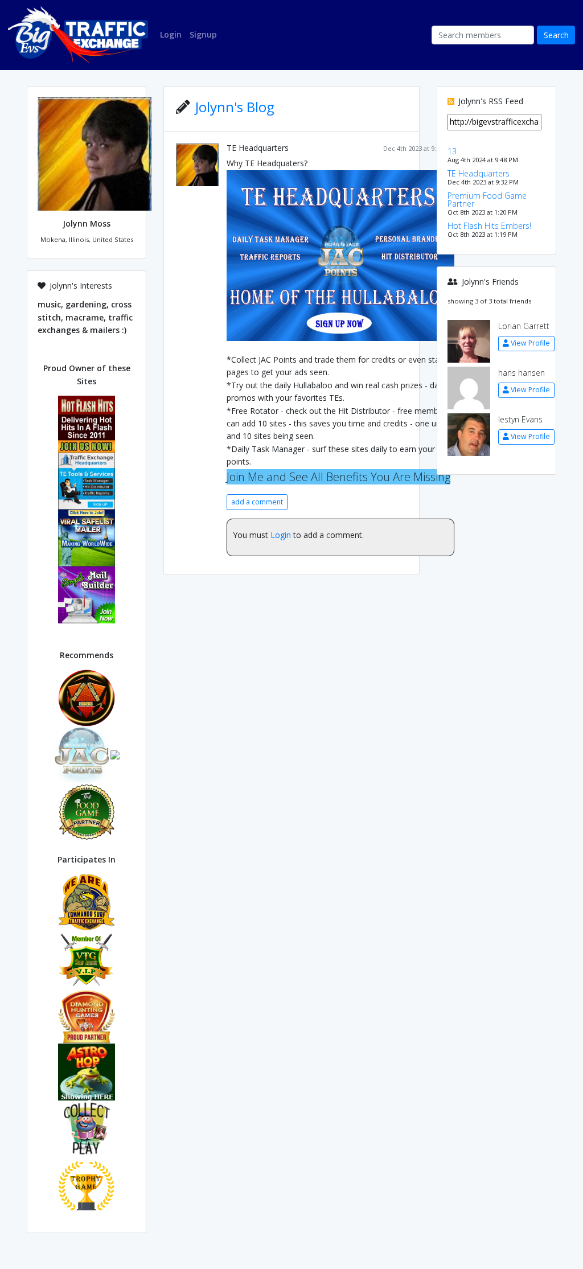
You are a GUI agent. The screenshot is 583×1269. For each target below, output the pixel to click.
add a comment (257, 502)
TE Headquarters (258, 147)
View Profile (530, 343)
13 (452, 151)
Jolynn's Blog (234, 106)
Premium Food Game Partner (487, 199)
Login (280, 534)
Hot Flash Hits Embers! (489, 225)
